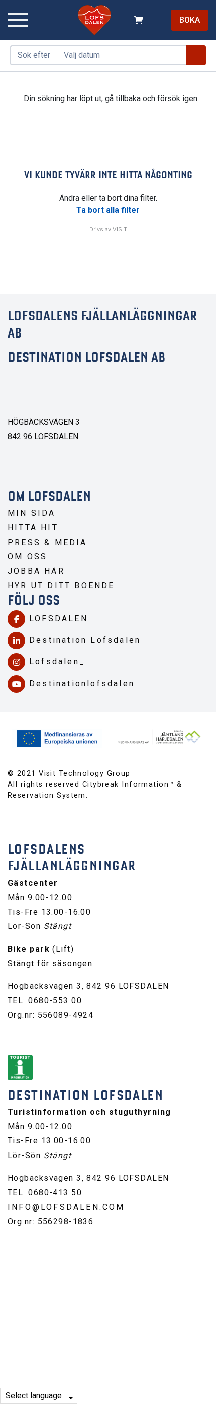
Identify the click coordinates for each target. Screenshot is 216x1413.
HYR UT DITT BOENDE (61, 585)
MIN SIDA (32, 513)
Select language (34, 1395)
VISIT (120, 229)
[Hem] (94, 20)
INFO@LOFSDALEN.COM (66, 1207)
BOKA (189, 20)
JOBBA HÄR (36, 571)
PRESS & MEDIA (47, 542)
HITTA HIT (33, 527)
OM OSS (27, 556)
